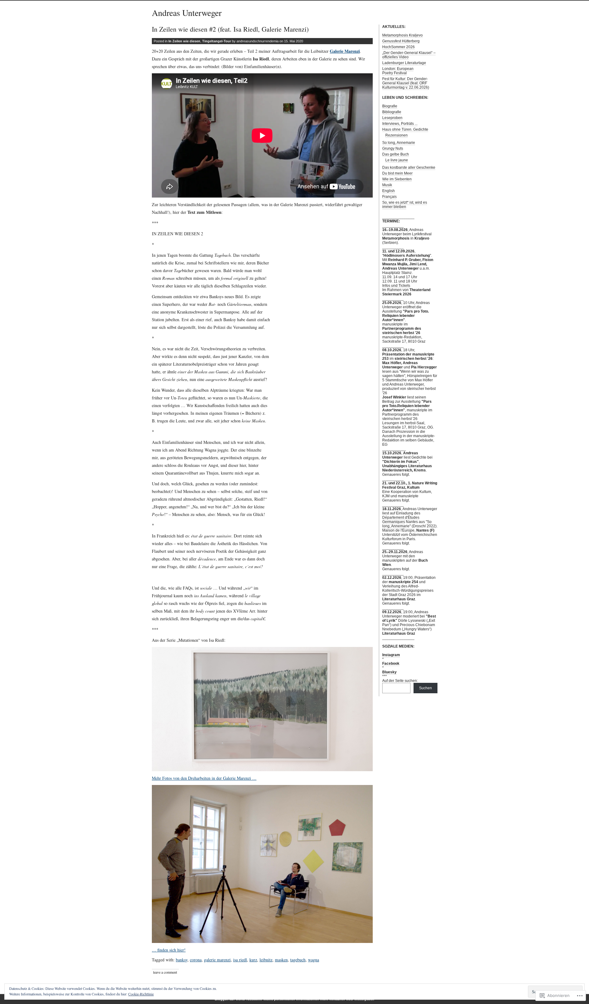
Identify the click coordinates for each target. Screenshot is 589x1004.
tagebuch (298, 960)
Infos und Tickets (396, 285)
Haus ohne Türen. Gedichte (405, 129)
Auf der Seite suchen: (400, 681)
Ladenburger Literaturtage (404, 63)
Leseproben (392, 118)
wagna (313, 960)
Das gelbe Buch (395, 154)
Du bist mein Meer (397, 173)
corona (196, 960)
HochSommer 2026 (398, 47)
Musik (387, 185)
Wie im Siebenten (397, 179)
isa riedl (240, 960)
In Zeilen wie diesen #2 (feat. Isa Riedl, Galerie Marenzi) (230, 29)
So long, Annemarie (398, 142)
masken (281, 960)
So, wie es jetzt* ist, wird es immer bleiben (404, 204)
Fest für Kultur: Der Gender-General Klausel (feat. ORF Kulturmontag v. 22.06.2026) (405, 83)
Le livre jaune (396, 160)
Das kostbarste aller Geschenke (408, 167)
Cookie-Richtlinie (141, 993)
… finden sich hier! (169, 950)
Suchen (425, 688)
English (388, 191)
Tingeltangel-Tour (216, 41)
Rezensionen (396, 135)
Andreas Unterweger (186, 12)
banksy (181, 960)
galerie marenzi (217, 960)
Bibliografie (391, 112)
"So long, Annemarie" (407, 524)
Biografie (389, 106)
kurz (253, 960)
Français (389, 196)
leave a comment (165, 972)
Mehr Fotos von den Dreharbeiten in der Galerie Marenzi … (204, 778)
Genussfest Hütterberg (401, 41)
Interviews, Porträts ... (400, 123)
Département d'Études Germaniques (400, 519)
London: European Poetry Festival (398, 71)
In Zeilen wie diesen (184, 41)
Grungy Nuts (392, 148)
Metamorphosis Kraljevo (402, 35)
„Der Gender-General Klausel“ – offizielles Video (409, 55)
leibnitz (266, 960)
